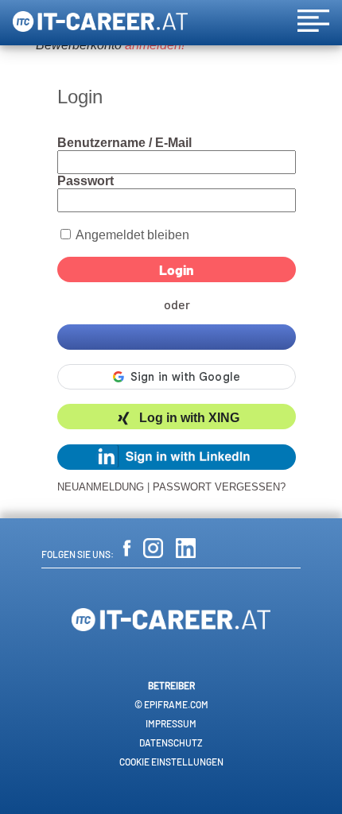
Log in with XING (189, 418)
